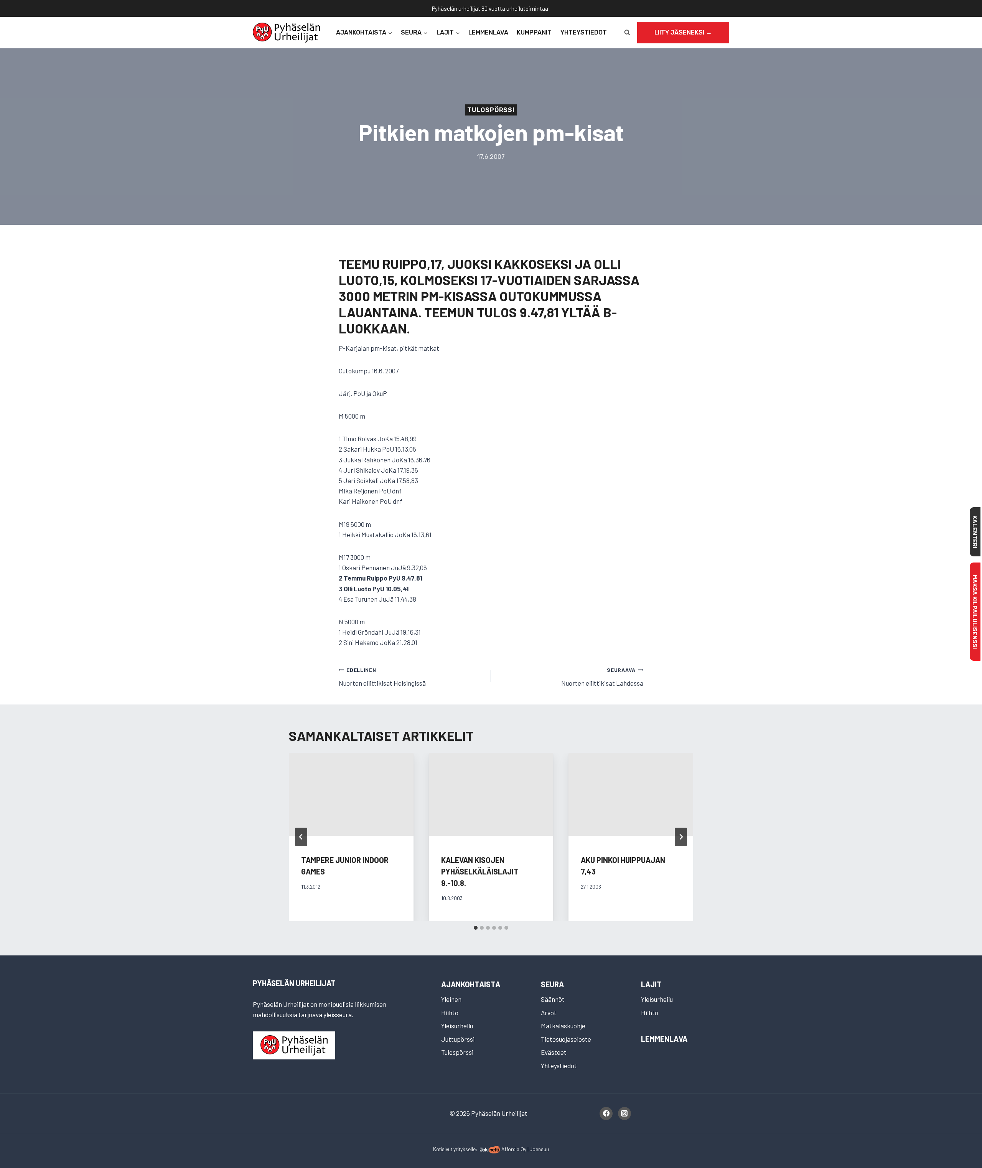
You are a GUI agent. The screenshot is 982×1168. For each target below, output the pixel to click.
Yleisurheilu (457, 1025)
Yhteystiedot (583, 32)
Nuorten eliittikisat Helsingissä (382, 676)
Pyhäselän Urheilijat (294, 983)
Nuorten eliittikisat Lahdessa (602, 676)
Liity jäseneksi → (683, 32)
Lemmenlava (488, 32)
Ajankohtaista (470, 984)
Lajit (651, 984)
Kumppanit (534, 32)
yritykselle (464, 1149)
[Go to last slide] (301, 837)
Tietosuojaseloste (566, 1039)
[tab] (476, 928)
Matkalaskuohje (563, 1025)
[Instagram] (624, 1113)
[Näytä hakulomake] (627, 32)
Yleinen (451, 999)
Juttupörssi (458, 1039)
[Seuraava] (681, 837)
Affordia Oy (513, 1149)
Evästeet (554, 1052)
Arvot (549, 1012)
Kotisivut (442, 1149)
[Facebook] (606, 1113)
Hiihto (449, 1012)
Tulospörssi (491, 110)
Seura (552, 984)
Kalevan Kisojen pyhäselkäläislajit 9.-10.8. (480, 871)
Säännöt (553, 999)
